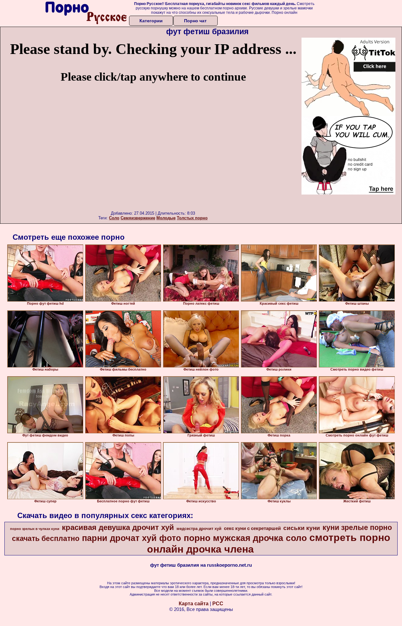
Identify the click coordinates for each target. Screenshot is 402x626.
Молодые (166, 218)
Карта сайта (194, 603)
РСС (217, 603)
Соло (114, 218)
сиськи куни (301, 528)
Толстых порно (192, 218)
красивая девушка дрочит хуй (118, 527)
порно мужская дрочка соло (245, 538)
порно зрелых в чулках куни (34, 529)
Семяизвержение (138, 218)
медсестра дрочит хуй (199, 528)
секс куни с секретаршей (252, 528)
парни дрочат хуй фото (131, 538)
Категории (151, 20)
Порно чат (195, 20)
